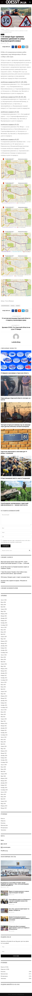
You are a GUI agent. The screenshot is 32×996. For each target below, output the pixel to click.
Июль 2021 (3, 739)
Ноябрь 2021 (4, 730)
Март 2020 (3, 776)
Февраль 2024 (4, 668)
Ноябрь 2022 (4, 703)
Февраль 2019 (4, 806)
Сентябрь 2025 (4, 625)
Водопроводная (5, 305)
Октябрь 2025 (4, 623)
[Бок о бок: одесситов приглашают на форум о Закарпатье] (4, 910)
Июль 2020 (3, 767)
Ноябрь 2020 (4, 757)
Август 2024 (4, 655)
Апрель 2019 (4, 801)
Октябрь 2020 (4, 760)
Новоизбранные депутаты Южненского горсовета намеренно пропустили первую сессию (20, 901)
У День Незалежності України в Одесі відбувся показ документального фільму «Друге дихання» (14, 572)
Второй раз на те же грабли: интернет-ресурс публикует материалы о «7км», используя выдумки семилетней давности (15, 884)
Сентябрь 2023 (4, 680)
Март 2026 (3, 611)
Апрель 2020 (4, 773)
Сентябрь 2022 (4, 707)
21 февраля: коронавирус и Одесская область (15, 373)
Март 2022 (3, 721)
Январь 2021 (4, 753)
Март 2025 (3, 639)
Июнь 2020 (3, 769)
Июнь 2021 (3, 741)
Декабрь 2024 (4, 645)
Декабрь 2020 (4, 755)
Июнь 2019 (3, 796)
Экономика (3, 830)
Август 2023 (4, 682)
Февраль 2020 (4, 778)
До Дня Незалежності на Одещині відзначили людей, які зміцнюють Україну (15, 567)
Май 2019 (3, 799)
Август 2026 (4, 600)
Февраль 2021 (4, 751)
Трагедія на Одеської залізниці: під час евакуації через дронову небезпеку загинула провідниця (15, 425)
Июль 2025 (3, 629)
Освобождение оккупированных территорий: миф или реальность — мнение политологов (14, 504)
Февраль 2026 (4, 613)
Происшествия (4, 825)
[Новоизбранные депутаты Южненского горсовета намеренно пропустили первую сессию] (4, 901)
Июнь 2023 (3, 687)
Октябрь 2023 (4, 677)
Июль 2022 (3, 712)
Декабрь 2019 (4, 783)
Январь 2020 (4, 780)
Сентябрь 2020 (4, 762)
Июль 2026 (3, 602)
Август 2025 (4, 627)
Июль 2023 (3, 684)
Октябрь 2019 (4, 787)
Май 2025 (3, 634)
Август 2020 (4, 764)
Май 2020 (3, 771)
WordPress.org (4, 850)
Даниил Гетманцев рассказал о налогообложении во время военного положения (19, 918)
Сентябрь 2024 (4, 652)
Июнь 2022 (3, 714)
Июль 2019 (3, 794)
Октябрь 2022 (4, 705)
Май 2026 (3, 607)
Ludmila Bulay (16, 342)
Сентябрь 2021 (4, 735)
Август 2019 (4, 792)
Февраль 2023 (4, 696)
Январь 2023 (4, 698)
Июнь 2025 (3, 632)
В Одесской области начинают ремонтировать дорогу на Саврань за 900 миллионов (19, 928)
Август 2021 (4, 737)
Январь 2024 (4, 671)
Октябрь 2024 (4, 650)
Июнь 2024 (3, 659)
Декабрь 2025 (4, 618)
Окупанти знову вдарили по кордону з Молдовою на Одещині (14, 581)
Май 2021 (3, 744)
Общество (3, 820)
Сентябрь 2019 (4, 790)
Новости (2, 34)
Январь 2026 (4, 616)
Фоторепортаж (4, 827)
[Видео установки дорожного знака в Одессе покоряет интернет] (4, 893)
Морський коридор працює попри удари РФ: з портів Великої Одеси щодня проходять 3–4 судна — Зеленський (15, 562)
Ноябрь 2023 (4, 675)
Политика (3, 823)
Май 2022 (3, 716)
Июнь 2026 (3, 604)
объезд (12, 305)
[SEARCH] (29, 550)
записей (4, 844)
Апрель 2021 (4, 746)
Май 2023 (3, 689)
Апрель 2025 (4, 636)
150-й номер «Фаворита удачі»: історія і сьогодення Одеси (15, 577)
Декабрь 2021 (4, 728)
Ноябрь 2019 (4, 785)
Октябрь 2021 (4, 732)
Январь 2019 (4, 808)
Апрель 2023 (4, 691)
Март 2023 (3, 693)
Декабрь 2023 (4, 673)
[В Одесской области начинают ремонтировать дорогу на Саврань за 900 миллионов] (4, 928)
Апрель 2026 (4, 609)
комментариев (5, 847)
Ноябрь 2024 (4, 648)
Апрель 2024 (4, 664)
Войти (2, 840)
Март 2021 (3, 748)
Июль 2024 (3, 657)
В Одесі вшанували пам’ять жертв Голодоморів (15, 478)
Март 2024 (3, 666)
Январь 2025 (4, 643)
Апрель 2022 (4, 719)
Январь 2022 (4, 725)
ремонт (18, 305)
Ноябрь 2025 (4, 620)
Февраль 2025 (4, 641)
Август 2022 (4, 709)
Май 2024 (3, 661)
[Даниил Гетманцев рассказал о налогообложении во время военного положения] (4, 918)
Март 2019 (3, 803)
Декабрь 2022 (4, 700)
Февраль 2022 (4, 723)
